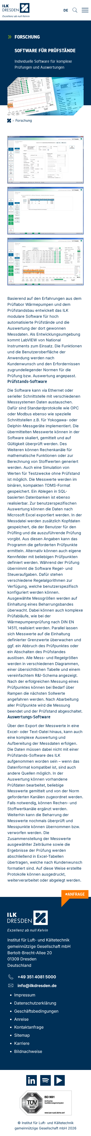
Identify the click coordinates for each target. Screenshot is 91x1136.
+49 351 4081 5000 (37, 976)
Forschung (23, 120)
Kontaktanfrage (29, 1027)
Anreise (21, 1019)
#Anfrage (75, 894)
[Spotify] (45, 1080)
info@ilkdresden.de (37, 985)
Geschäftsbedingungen (36, 1011)
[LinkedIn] (31, 1080)
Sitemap (22, 1035)
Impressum (24, 994)
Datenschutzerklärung (35, 1003)
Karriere (21, 1043)
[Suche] (75, 10)
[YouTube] (59, 1080)
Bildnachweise (28, 1051)
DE (65, 10)
